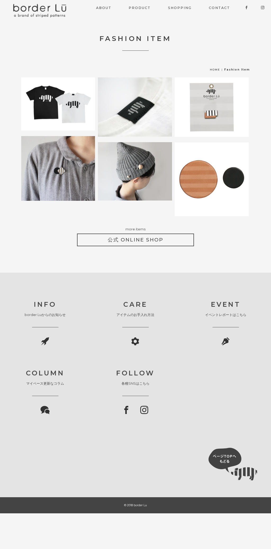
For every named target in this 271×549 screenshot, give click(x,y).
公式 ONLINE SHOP (135, 240)
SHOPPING (180, 8)
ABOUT (103, 8)
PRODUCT (140, 8)
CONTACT (219, 8)
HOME (215, 69)
